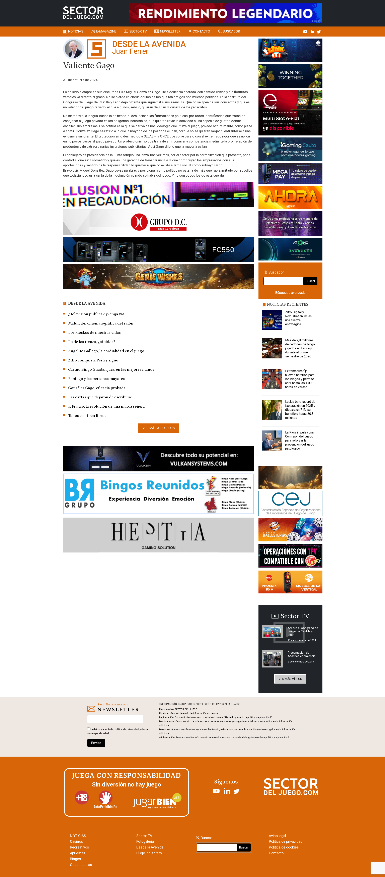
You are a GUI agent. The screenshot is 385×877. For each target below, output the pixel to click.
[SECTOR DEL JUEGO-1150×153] (158, 223)
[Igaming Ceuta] (290, 150)
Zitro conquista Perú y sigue (93, 360)
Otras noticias (81, 865)
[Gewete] (290, 224)
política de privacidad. (277, 737)
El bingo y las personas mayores (96, 378)
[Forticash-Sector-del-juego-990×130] (158, 250)
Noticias (75, 31)
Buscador (231, 31)
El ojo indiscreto (149, 853)
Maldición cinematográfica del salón (100, 323)
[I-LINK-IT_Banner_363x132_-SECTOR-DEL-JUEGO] (290, 51)
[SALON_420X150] (290, 198)
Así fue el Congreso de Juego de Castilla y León (303, 631)
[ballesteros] (290, 531)
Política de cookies (284, 847)
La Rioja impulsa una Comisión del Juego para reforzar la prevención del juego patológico (299, 440)
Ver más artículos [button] (159, 428)
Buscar (310, 281)
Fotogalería (145, 841)
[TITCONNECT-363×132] (290, 556)
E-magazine (106, 31)
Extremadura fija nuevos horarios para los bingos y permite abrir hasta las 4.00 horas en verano (299, 379)
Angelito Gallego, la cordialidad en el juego (106, 351)
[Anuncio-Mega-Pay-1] (290, 174)
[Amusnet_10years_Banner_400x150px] (290, 76)
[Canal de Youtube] (306, 31)
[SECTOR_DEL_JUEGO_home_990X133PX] (158, 195)
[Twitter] (319, 31)
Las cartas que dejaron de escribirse (100, 397)
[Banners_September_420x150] (290, 583)
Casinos (76, 841)
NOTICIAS (78, 836)
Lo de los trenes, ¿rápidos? (91, 342)
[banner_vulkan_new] (158, 460)
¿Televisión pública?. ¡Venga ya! (96, 314)
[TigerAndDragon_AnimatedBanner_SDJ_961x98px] (225, 13)
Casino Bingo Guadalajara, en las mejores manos (111, 369)
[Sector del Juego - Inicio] (83, 12)
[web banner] (290, 113)
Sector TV (144, 836)
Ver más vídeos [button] (290, 679)
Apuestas (77, 853)
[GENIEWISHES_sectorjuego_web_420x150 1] (290, 478)
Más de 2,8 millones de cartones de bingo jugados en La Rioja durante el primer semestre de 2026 (300, 348)
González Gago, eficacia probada (97, 388)
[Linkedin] (312, 31)
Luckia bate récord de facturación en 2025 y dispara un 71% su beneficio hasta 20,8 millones (300, 410)
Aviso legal (277, 836)
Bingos (75, 859)
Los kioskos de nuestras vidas (94, 332)
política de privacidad (126, 729)
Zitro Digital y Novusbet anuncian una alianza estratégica (298, 318)
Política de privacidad (285, 841)
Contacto (201, 31)
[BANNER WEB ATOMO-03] (290, 250)
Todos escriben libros (87, 415)
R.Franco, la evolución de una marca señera (106, 406)
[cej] (290, 504)
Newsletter (170, 31)
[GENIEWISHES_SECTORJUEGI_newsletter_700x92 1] (158, 277)
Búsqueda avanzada (290, 293)
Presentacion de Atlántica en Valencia (301, 654)
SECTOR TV (138, 31)
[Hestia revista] (158, 536)
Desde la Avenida (149, 847)
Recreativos (79, 847)
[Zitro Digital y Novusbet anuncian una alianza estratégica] (272, 320)
